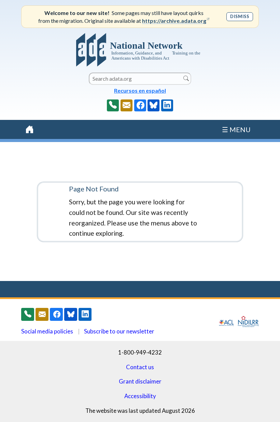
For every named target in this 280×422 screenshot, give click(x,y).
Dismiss (239, 16)
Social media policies (47, 331)
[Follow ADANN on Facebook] (140, 105)
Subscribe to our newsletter (119, 331)
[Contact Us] (126, 105)
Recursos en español (140, 90)
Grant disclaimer (140, 381)
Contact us (140, 367)
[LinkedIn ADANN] (167, 105)
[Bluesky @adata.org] (153, 105)
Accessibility (140, 396)
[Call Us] (113, 105)
